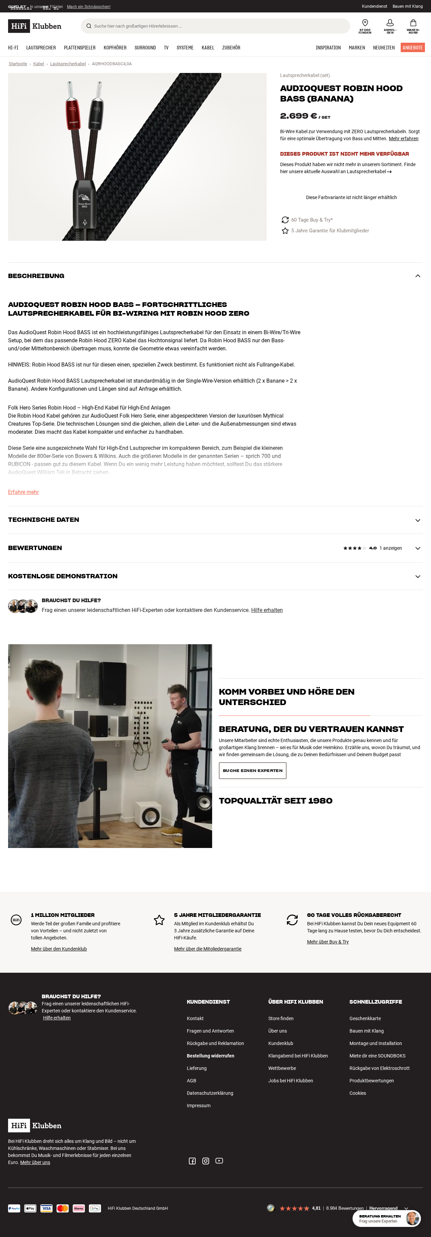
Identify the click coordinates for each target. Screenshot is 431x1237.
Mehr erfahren (404, 138)
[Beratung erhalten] (412, 1218)
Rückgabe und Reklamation (215, 1043)
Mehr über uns (35, 1162)
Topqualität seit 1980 (276, 768)
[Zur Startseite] (34, 26)
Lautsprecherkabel (68, 63)
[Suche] (89, 26)
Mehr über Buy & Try (328, 941)
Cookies (358, 1093)
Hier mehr (112, 6)
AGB (191, 1080)
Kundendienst (374, 6)
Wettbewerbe (282, 1068)
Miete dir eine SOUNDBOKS (377, 1055)
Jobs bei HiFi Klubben (290, 1080)
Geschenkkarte (365, 1018)
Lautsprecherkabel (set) (305, 75)
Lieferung (197, 1068)
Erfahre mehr (23, 492)
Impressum (198, 1105)
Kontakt (195, 1018)
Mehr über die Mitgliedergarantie (207, 949)
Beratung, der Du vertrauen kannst (311, 741)
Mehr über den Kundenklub (59, 949)
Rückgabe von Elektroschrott (380, 1068)
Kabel (38, 63)
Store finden (281, 1018)
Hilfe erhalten (267, 610)
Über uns (277, 1031)
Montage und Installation (376, 1043)
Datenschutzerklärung (210, 1093)
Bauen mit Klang (408, 6)
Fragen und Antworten (210, 1031)
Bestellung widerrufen (210, 1055)
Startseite (18, 63)
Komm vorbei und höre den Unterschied (287, 708)
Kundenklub (280, 1043)
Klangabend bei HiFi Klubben (298, 1055)
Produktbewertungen (372, 1080)
